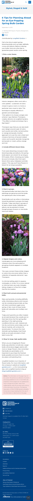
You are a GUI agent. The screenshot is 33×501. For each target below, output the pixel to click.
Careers (5, 461)
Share (6, 35)
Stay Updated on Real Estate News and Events (14, 486)
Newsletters (6, 459)
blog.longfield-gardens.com (11, 371)
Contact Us (8, 408)
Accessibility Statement (9, 473)
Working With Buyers (9, 30)
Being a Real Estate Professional (11, 482)
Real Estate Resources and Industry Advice (13, 484)
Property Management (22, 30)
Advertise (5, 463)
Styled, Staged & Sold (16, 8)
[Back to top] (28, 498)
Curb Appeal (5, 32)
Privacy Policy (6, 470)
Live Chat (7, 413)
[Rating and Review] (8, 447)
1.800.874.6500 (8, 411)
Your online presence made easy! (20, 497)
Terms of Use (6, 475)
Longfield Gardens (19, 38)
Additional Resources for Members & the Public (14, 468)
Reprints (5, 466)
